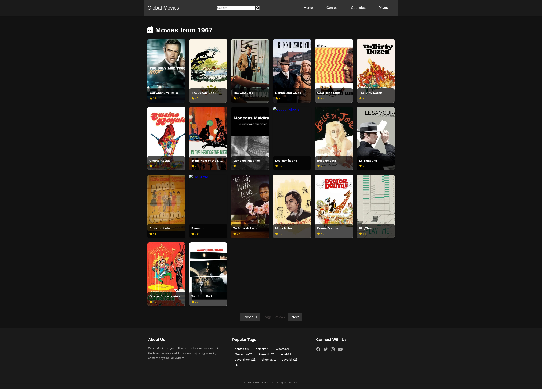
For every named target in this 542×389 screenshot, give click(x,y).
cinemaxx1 (268, 359)
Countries (358, 8)
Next (295, 317)
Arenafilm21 (267, 354)
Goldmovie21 (244, 354)
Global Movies (163, 8)
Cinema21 (282, 348)
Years (383, 8)
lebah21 (286, 354)
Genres (331, 8)
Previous (250, 317)
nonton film (242, 348)
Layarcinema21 (245, 359)
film (237, 365)
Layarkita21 (289, 359)
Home (308, 8)
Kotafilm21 (263, 348)
